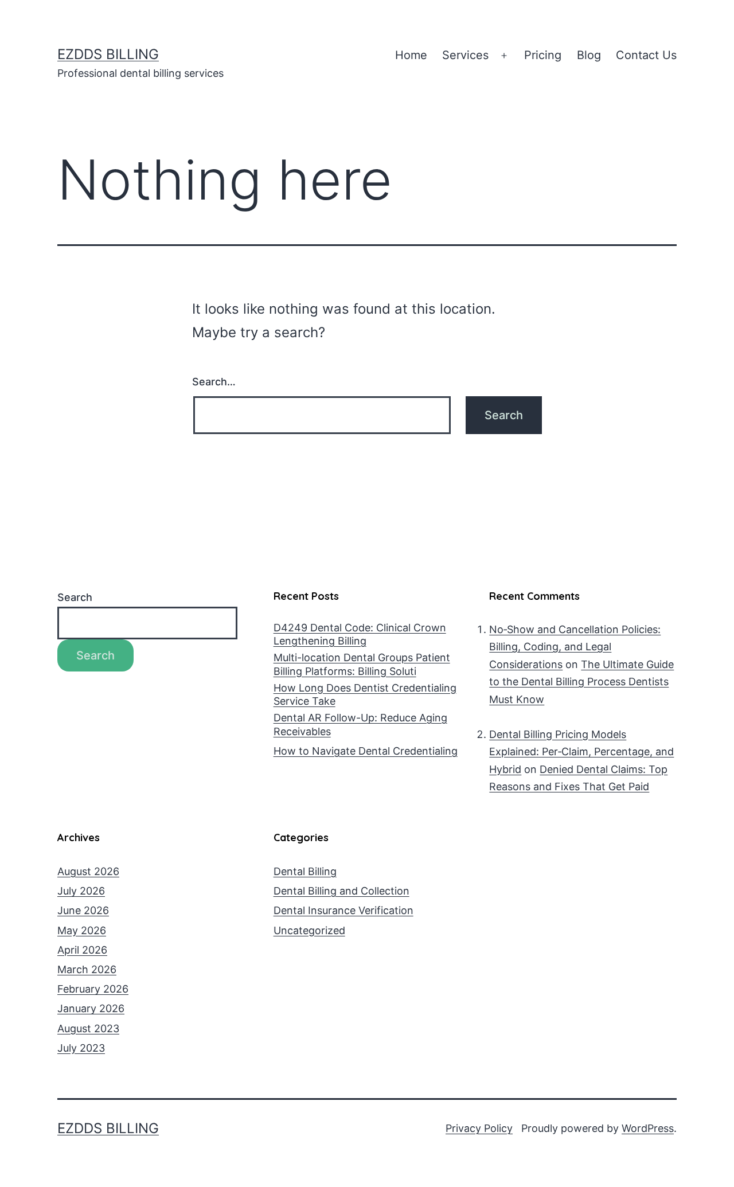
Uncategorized (309, 930)
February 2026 (92, 989)
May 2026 (81, 930)
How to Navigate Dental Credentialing (366, 751)
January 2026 (90, 1008)
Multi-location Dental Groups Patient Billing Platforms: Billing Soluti (362, 664)
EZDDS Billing (108, 54)
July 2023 (81, 1048)
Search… (214, 382)
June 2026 (83, 910)
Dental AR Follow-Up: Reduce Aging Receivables (360, 724)
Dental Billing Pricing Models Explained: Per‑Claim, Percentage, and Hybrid (581, 751)
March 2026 (86, 969)
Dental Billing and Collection (341, 891)
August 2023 (88, 1028)
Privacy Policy (479, 1128)
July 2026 (81, 891)
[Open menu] (504, 55)
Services (465, 55)
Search (74, 597)
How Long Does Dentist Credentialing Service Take (365, 694)
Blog (589, 55)
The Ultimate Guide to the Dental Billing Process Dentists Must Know (581, 681)
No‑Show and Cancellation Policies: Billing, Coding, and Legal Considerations (575, 646)
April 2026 (82, 950)
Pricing (542, 55)
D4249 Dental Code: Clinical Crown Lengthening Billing (360, 634)
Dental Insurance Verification (343, 910)
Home (411, 55)
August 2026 (88, 871)
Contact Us (646, 55)
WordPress (648, 1128)
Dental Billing (305, 871)
